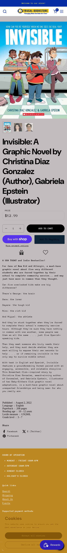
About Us (7, 499)
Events (6, 503)
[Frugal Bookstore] (33, 11)
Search (6, 491)
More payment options (17, 246)
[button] (5, 11)
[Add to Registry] (21, 252)
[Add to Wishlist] (45, 252)
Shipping (7, 495)
